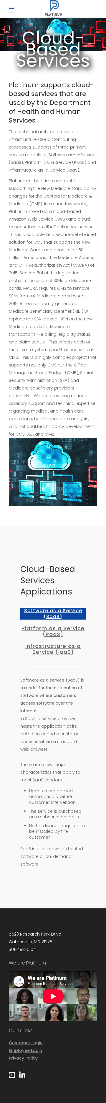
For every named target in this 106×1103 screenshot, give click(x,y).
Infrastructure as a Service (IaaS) (53, 649)
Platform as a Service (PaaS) (53, 631)
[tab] (53, 614)
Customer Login (26, 1043)
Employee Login (25, 1050)
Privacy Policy (23, 1058)
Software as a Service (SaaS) (53, 614)
